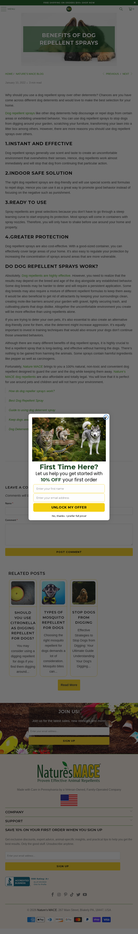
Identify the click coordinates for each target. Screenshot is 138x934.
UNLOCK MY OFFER (69, 507)
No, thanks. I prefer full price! (69, 515)
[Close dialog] (106, 417)
